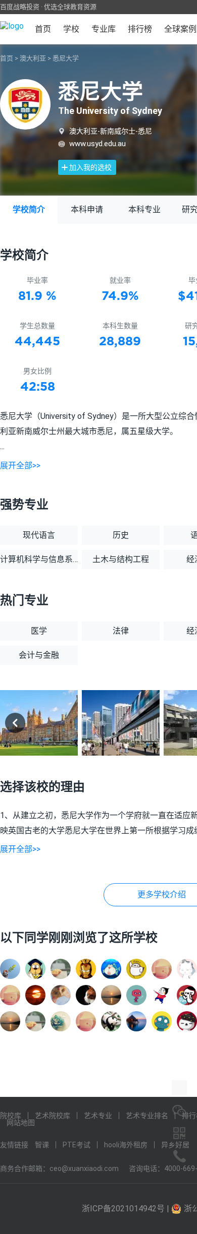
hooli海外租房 (125, 1144)
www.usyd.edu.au (97, 143)
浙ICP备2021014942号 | (126, 1208)
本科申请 (87, 209)
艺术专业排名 (147, 1115)
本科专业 (144, 209)
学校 (71, 29)
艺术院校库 (52, 1115)
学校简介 (29, 209)
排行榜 (140, 29)
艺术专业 (98, 1115)
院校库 (10, 1115)
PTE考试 (76, 1144)
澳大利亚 (33, 58)
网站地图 (21, 1122)
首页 (43, 29)
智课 (42, 1144)
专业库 (103, 29)
